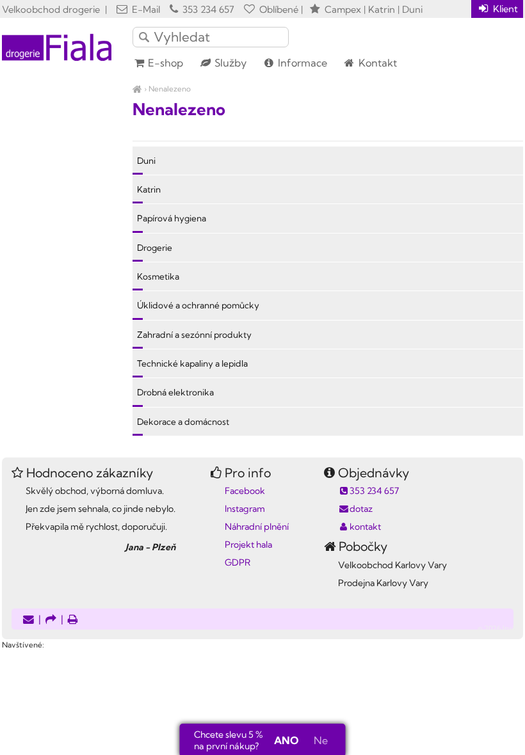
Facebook (245, 491)
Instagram (245, 508)
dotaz (361, 508)
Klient (504, 9)
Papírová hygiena (171, 218)
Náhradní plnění (257, 526)
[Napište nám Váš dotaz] (28, 620)
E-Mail (144, 9)
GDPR (237, 562)
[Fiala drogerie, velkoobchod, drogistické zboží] (137, 88)
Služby (229, 62)
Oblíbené (277, 9)
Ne (321, 740)
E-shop (164, 62)
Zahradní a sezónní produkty (194, 335)
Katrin (149, 189)
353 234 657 (207, 9)
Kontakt (376, 62)
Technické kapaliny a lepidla (192, 363)
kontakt (365, 526)
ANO (286, 740)
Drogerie (154, 247)
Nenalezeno (170, 88)
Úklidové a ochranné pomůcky (198, 305)
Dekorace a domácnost (183, 422)
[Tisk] (73, 620)
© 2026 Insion (500, 628)
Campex (343, 9)
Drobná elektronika (175, 392)
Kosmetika (158, 276)
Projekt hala (248, 544)
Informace (301, 62)
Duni (146, 160)
